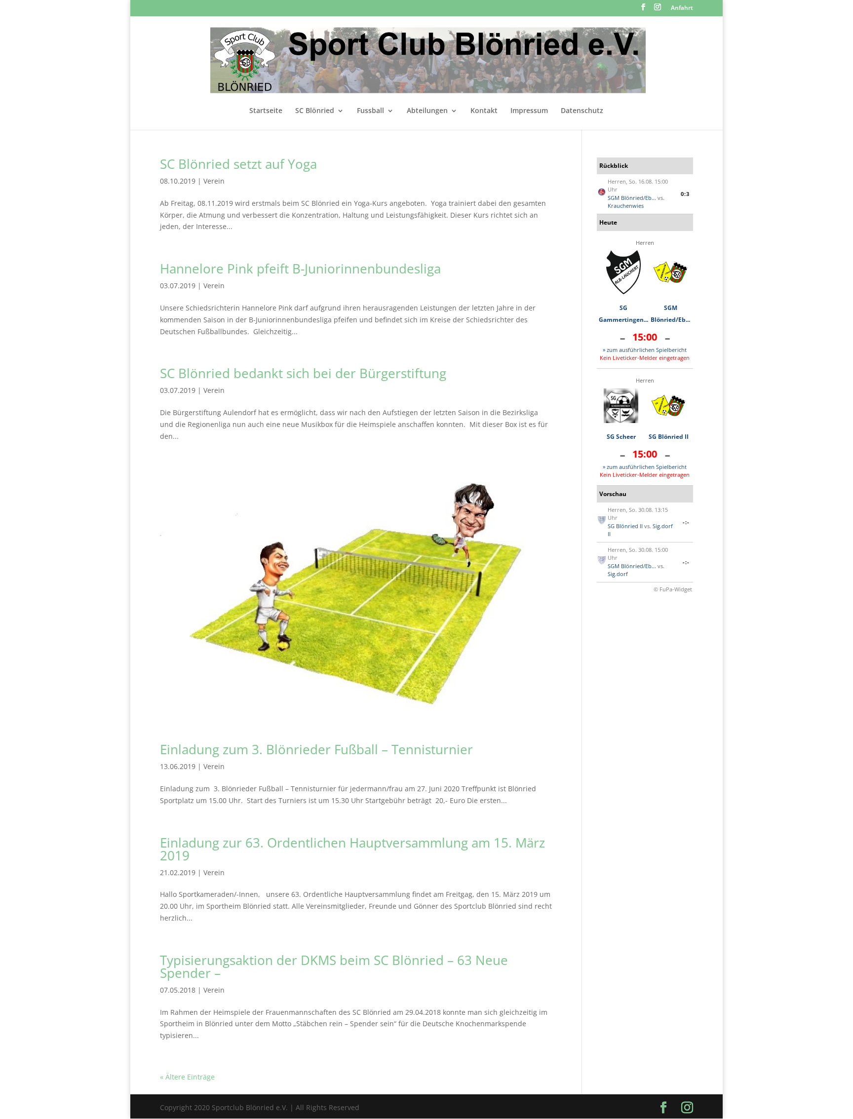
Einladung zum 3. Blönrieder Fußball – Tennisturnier (316, 749)
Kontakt (484, 111)
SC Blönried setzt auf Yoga (238, 164)
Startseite (265, 111)
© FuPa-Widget (673, 589)
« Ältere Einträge (187, 1076)
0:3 (685, 193)
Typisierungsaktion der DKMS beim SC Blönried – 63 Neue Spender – (334, 966)
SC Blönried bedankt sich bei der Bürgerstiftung (303, 373)
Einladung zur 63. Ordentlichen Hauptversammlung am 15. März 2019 (352, 849)
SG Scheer (621, 436)
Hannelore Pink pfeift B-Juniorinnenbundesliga (300, 268)
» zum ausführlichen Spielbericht (645, 349)
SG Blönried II (669, 436)
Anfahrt (682, 8)
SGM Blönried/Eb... (632, 197)
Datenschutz (582, 111)
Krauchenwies (626, 205)
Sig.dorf (618, 574)
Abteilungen (427, 111)
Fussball (370, 111)
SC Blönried (314, 111)
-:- (686, 522)
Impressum (529, 111)
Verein (214, 181)
